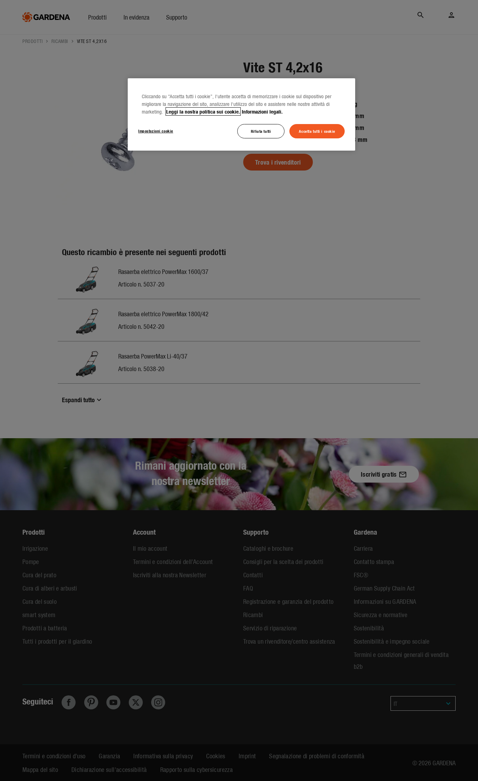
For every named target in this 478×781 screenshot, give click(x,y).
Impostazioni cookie (155, 130)
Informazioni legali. (262, 111)
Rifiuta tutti (261, 131)
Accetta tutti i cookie (317, 131)
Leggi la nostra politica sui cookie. (203, 111)
